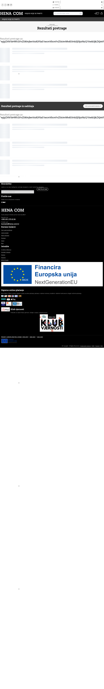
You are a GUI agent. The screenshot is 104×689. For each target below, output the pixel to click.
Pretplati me (42, 189)
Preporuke (25, 601)
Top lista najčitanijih (92, 106)
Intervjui (25, 593)
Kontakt (56, 7)
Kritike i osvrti (26, 598)
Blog (24, 588)
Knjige (24, 13)
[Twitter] (11, 5)
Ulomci (24, 604)
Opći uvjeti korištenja (6, 230)
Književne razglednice (29, 596)
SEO (102, 346)
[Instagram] (5, 5)
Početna (57, 2)
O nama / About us (6, 249)
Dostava (3, 238)
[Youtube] (8, 5)
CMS (93, 346)
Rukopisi (3, 257)
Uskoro (26, 176)
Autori (24, 16)
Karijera (3, 255)
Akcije (25, 279)
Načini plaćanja (5, 235)
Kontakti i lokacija (5, 252)
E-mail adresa (5, 189)
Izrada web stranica (85, 346)
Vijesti (24, 607)
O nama (55, 5)
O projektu (25, 10)
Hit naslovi (28, 382)
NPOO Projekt (4, 260)
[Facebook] (2, 5)
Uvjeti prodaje (5, 233)
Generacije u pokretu (29, 7)
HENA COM (52, 24)
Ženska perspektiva (28, 3)
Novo (25, 73)
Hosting (97, 346)
